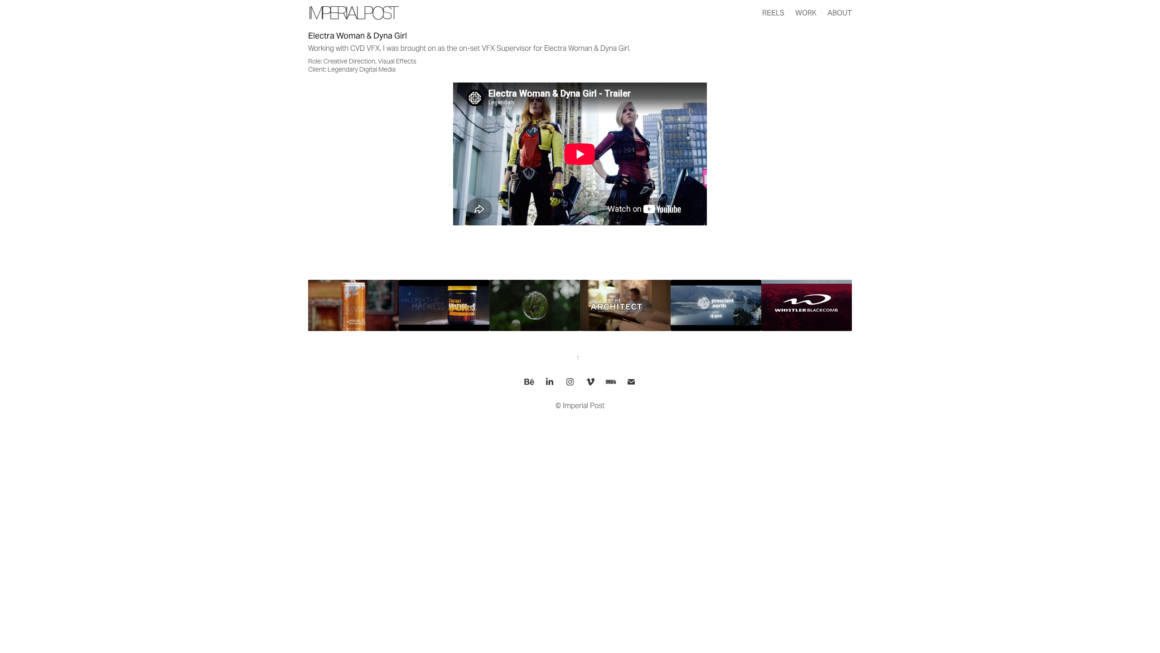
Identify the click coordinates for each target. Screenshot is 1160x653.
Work (806, 13)
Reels (773, 13)
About (839, 13)
